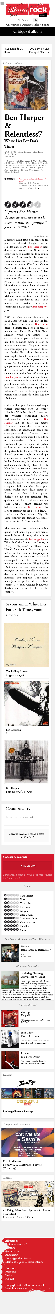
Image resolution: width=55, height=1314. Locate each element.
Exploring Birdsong (32, 973)
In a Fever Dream (30, 1057)
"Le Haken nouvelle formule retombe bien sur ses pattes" (33, 1062)
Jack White (27, 1032)
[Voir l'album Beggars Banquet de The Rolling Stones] (26, 666)
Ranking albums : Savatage (18, 1111)
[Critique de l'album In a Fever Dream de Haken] (10, 1068)
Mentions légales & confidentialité (24, 1262)
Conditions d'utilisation (18, 1258)
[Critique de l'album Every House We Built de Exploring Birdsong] (10, 988)
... (4, 1115)
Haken (25, 1053)
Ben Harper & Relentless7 (36, 950)
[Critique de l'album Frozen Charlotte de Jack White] (10, 1047)
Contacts (10, 1248)
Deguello (26, 1015)
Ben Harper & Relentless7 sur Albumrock (27, 939)
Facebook (10, 1272)
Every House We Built (33, 977)
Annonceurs (11, 1255)
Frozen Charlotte (30, 1036)
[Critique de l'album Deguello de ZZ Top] (10, 1026)
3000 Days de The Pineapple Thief (38, 50)
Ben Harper (12, 788)
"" (27, 992)
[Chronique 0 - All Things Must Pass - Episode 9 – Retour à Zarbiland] (27, 1197)
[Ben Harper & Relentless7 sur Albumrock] (10, 961)
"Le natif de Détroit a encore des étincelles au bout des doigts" (35, 1041)
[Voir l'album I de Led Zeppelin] (26, 725)
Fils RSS (9, 1279)
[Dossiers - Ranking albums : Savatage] (27, 1106)
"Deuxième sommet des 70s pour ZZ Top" (35, 1021)
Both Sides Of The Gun (19, 792)
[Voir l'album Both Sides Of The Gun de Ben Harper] (26, 783)
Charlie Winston (12, 1161)
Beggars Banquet (15, 675)
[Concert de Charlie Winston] (27, 1156)
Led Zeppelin (13, 730)
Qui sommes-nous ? (16, 1244)
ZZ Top (25, 1012)
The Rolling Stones (17, 671)
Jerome (8, 227)
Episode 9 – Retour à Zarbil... (19, 1217)
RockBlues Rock (26, 955)
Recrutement (12, 1251)
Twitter (9, 1275)
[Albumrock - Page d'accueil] (28, 16)
